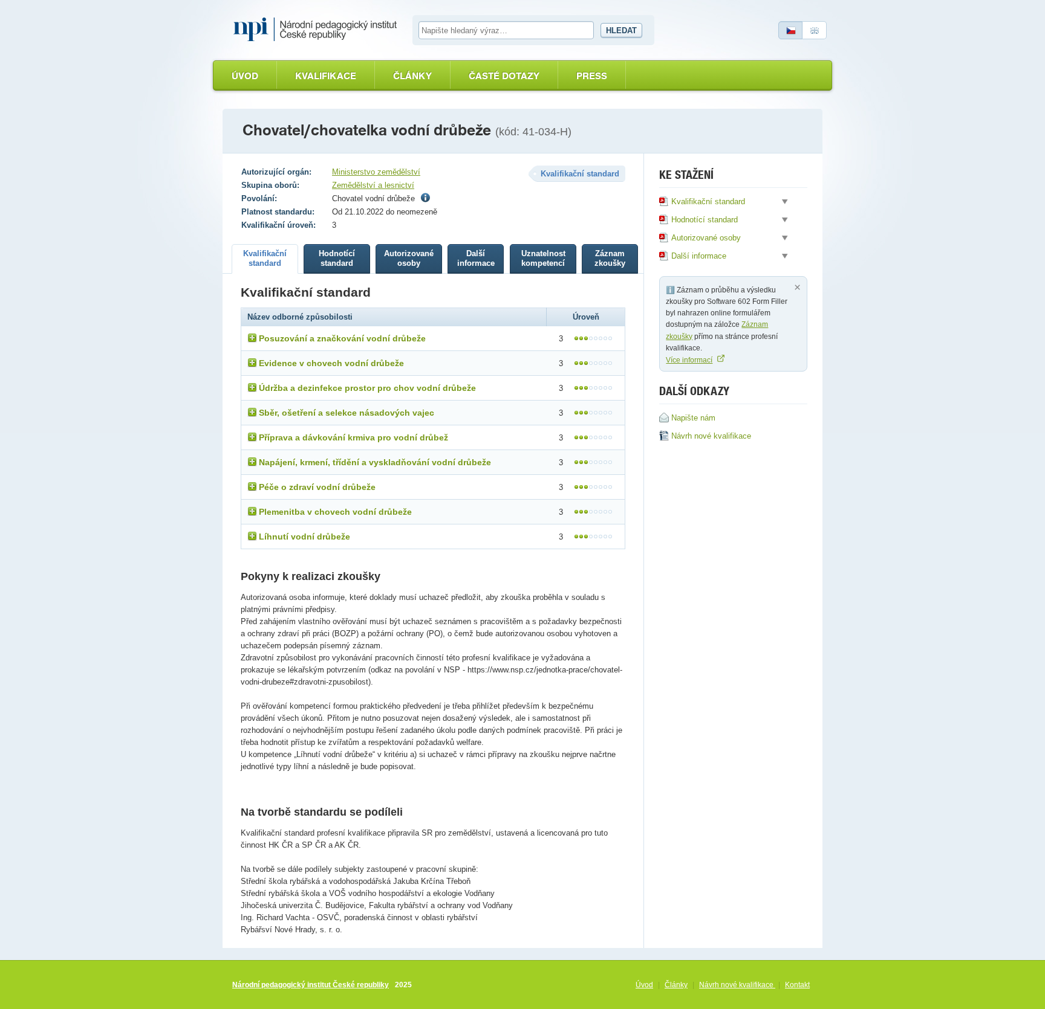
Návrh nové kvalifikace (737, 985)
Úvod (245, 76)
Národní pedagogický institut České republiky (310, 985)
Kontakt (797, 985)
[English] (814, 30)
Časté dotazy (504, 76)
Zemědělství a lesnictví (373, 185)
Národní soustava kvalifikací (318, 30)
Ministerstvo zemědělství (376, 171)
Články (412, 76)
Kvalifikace (325, 76)
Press (591, 76)
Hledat (621, 30)
